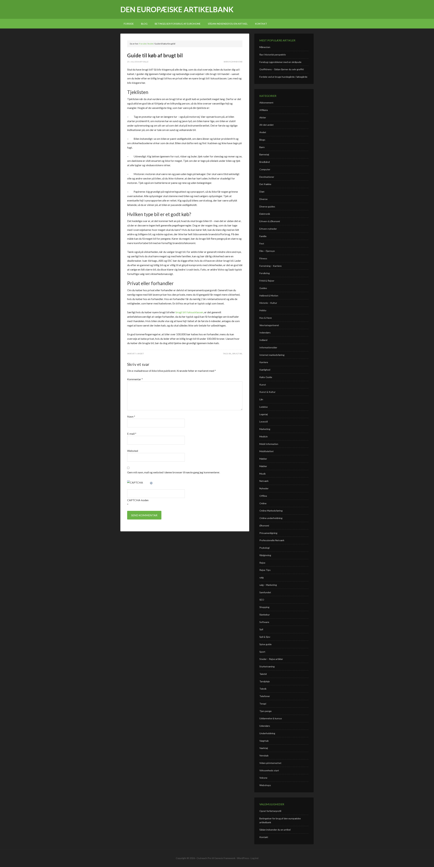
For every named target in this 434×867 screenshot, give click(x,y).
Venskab (264, 755)
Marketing (264, 429)
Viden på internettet (270, 763)
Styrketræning (267, 666)
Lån (261, 399)
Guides (263, 288)
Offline (263, 495)
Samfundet (265, 592)
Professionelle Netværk (271, 540)
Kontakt (263, 837)
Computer (264, 169)
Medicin (263, 436)
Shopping (264, 607)
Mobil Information (268, 443)
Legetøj (263, 414)
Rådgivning (265, 555)
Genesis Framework (224, 858)
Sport (262, 651)
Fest (261, 243)
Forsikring (264, 273)
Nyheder (264, 488)
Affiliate (263, 110)
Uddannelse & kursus (270, 718)
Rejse (262, 562)
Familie (263, 236)
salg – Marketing (268, 584)
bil (230, 353)
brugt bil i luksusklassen (189, 312)
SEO (261, 599)
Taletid (263, 673)
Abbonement (266, 102)
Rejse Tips (265, 570)
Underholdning (267, 733)
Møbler (263, 458)
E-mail (131, 433)
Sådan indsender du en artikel (275, 829)
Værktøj (263, 748)
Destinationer (266, 176)
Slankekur (264, 614)
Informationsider (268, 347)
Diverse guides (267, 206)
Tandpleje (264, 681)
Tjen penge (265, 711)
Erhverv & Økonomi (269, 221)
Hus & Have (265, 317)
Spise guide (265, 644)
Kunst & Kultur (267, 391)
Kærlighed (264, 369)
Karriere (263, 362)
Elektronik (264, 213)
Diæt (261, 191)
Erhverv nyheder (268, 228)
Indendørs (265, 332)
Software (264, 622)
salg (261, 577)
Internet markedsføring (271, 354)
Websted (132, 450)
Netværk (264, 480)
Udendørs (264, 725)
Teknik (263, 688)
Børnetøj (264, 154)
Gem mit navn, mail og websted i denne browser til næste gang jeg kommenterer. (173, 472)
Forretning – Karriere (270, 265)
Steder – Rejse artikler (271, 659)
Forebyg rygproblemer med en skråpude (280, 62)
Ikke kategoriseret (269, 325)
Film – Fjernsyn (267, 250)
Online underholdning (270, 518)
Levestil (263, 421)
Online (263, 503)
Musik (262, 473)
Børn (262, 147)
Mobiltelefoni (266, 451)
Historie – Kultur (268, 302)
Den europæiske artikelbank (176, 9)
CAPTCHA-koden (138, 500)
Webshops (265, 785)
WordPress (243, 858)
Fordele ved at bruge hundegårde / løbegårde (283, 76)
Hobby (262, 310)
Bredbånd (264, 161)
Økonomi (264, 525)
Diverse (263, 199)
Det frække (265, 184)
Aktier (262, 117)
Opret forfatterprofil (270, 811)
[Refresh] (151, 482)
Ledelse (263, 406)
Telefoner (264, 696)
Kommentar (135, 379)
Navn (131, 416)
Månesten (264, 47)
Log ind (254, 858)
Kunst (262, 384)
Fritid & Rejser (266, 280)
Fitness (263, 258)
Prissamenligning (268, 533)
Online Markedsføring (271, 510)
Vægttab (264, 740)
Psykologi (264, 547)
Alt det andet (266, 124)
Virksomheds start (269, 770)
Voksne (263, 777)
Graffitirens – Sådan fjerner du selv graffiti (281, 69)
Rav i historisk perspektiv (272, 54)
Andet (140, 353)
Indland (263, 340)
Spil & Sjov (264, 636)
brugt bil (237, 353)
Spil (261, 629)
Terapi (262, 703)
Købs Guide (265, 377)
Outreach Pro (204, 858)
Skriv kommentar (233, 61)
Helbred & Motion (268, 295)
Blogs (262, 139)
